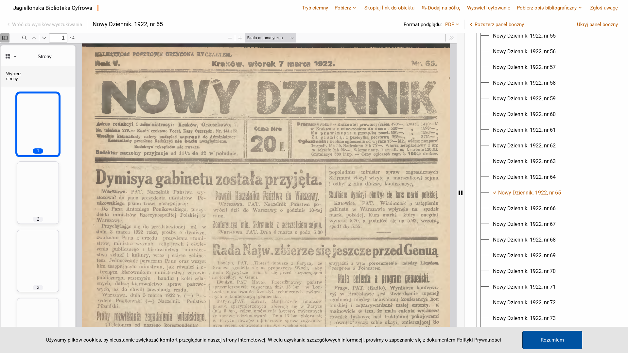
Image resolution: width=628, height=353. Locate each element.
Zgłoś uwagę (604, 8)
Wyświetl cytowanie (488, 8)
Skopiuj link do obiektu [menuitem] (389, 8)
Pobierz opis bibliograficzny (547, 8)
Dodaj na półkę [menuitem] (444, 8)
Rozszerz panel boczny (499, 24)
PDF (449, 24)
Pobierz (343, 8)
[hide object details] (460, 193)
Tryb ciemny (315, 8)
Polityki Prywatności (479, 340)
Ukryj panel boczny (597, 24)
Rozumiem (552, 340)
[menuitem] (524, 35)
